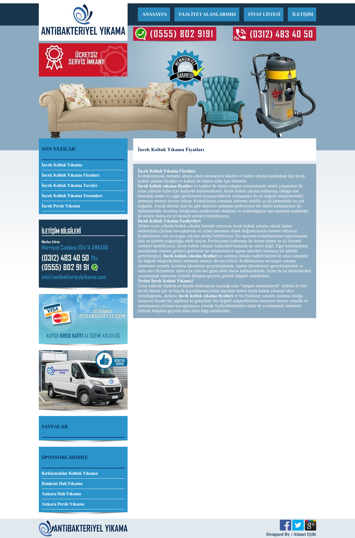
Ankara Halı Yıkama (61, 493)
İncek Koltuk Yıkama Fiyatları (70, 175)
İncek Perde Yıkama (61, 206)
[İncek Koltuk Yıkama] (83, 39)
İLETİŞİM (302, 14)
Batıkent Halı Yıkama (62, 483)
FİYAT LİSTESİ (264, 14)
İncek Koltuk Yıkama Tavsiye (69, 185)
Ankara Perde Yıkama (63, 504)
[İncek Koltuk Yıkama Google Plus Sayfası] (310, 529)
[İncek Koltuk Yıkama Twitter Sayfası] (298, 529)
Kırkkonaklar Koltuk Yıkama (70, 473)
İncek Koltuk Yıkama (62, 165)
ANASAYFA (154, 14)
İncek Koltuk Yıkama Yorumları (72, 195)
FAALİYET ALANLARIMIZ (207, 14)
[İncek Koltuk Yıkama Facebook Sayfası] (285, 529)
